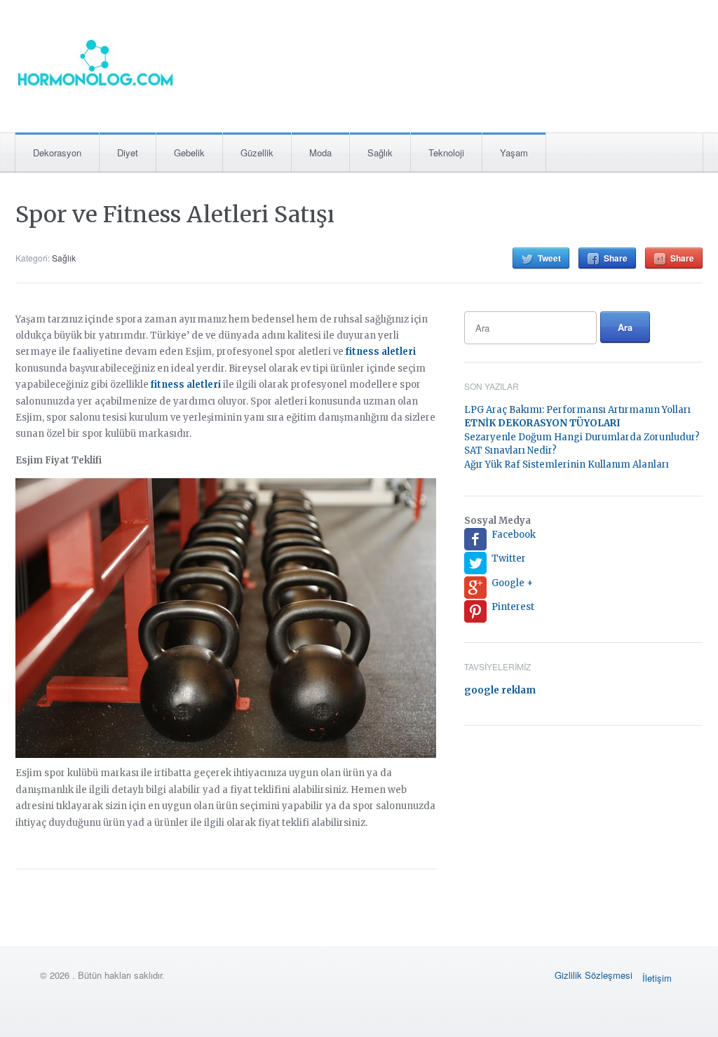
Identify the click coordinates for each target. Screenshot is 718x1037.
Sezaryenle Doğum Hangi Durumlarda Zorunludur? (582, 437)
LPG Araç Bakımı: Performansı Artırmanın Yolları (577, 410)
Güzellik (257, 152)
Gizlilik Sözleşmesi (593, 975)
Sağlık (380, 152)
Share (616, 258)
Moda (320, 152)
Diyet (127, 152)
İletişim (657, 977)
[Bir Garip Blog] (95, 62)
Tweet (549, 258)
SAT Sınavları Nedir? (510, 450)
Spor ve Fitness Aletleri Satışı (174, 215)
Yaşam (514, 152)
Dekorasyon (57, 152)
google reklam (500, 690)
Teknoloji (446, 152)
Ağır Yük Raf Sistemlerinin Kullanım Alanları (566, 464)
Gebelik (189, 152)
